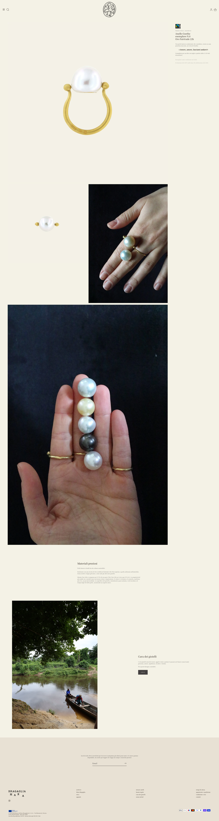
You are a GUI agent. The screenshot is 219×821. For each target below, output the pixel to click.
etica (77, 794)
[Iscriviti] (125, 763)
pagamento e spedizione (203, 792)
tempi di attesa (200, 790)
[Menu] (4, 9)
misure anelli (140, 790)
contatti (198, 797)
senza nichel (139, 797)
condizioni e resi (201, 794)
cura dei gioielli (140, 794)
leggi (143, 672)
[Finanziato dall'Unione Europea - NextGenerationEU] (13, 811)
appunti (78, 797)
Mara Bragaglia (80, 792)
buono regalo (140, 792)
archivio (78, 790)
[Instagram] (9, 800)
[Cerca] (8, 10)
